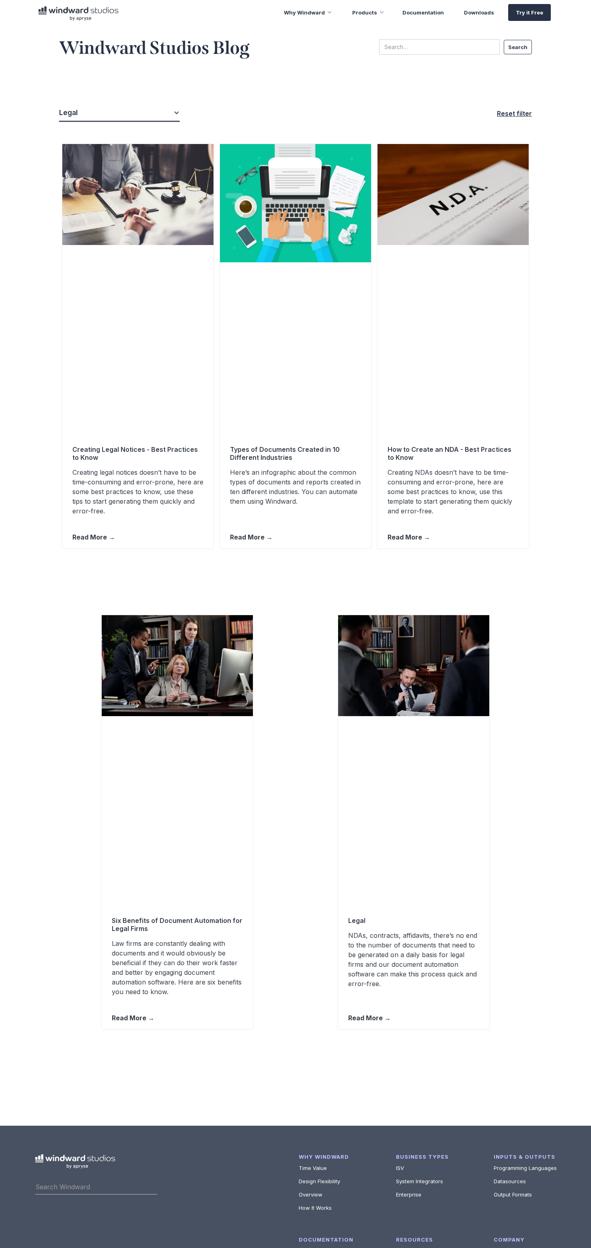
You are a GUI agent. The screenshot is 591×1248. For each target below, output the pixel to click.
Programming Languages (525, 1168)
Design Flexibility (319, 1181)
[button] (302, 12)
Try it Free (529, 12)
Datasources (510, 1181)
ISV (400, 1168)
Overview (310, 1194)
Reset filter (514, 113)
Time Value (313, 1168)
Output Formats (513, 1194)
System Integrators (419, 1181)
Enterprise (408, 1194)
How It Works (315, 1208)
